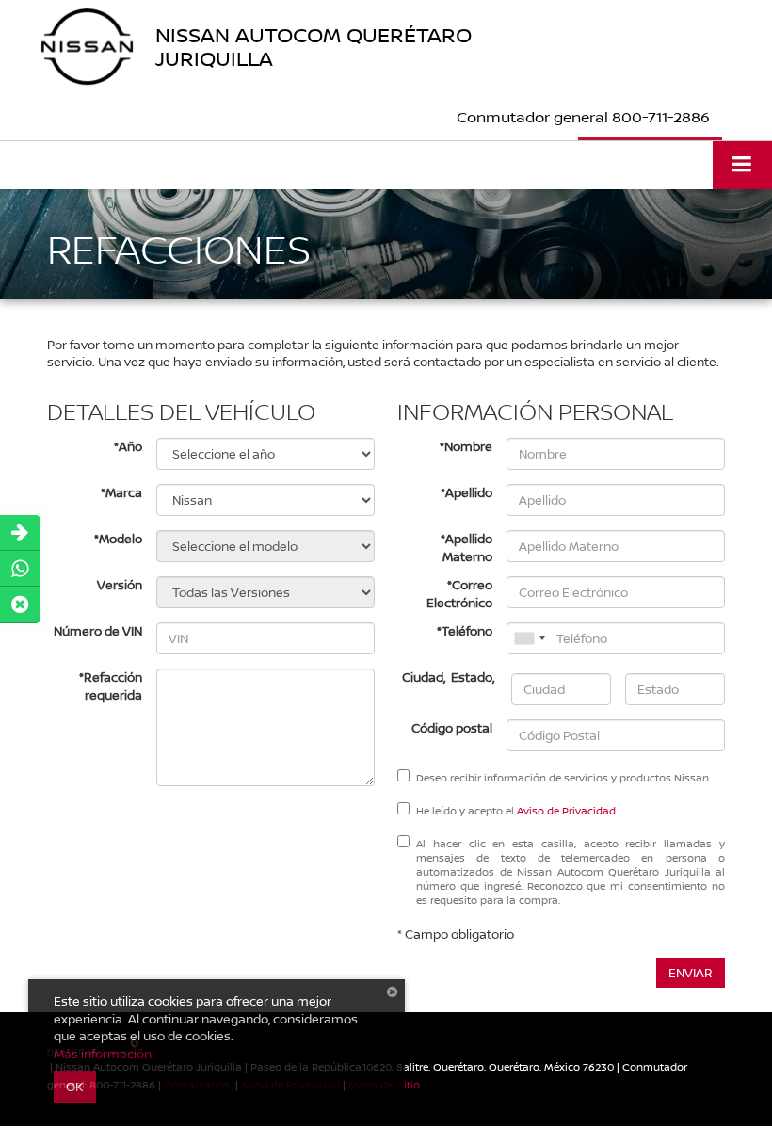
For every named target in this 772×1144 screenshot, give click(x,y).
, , (449, 677)
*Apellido (466, 492)
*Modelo (118, 538)
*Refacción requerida (110, 686)
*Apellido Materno (466, 547)
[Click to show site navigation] (742, 165)
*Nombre (466, 446)
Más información (103, 1053)
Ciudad (422, 677)
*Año (128, 446)
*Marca (121, 492)
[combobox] (529, 638)
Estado (471, 677)
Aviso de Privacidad (566, 810)
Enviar (690, 972)
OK (75, 1086)
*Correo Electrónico (459, 593)
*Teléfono (464, 630)
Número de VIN (98, 630)
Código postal (451, 727)
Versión (119, 584)
